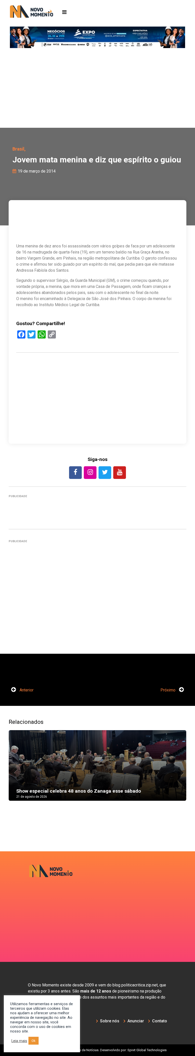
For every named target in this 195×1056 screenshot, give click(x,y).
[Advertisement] (97, 89)
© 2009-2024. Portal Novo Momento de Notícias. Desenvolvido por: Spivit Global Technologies (98, 1050)
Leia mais (19, 1041)
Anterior (26, 690)
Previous (16, 771)
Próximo (168, 690)
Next (179, 771)
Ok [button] (33, 1041)
